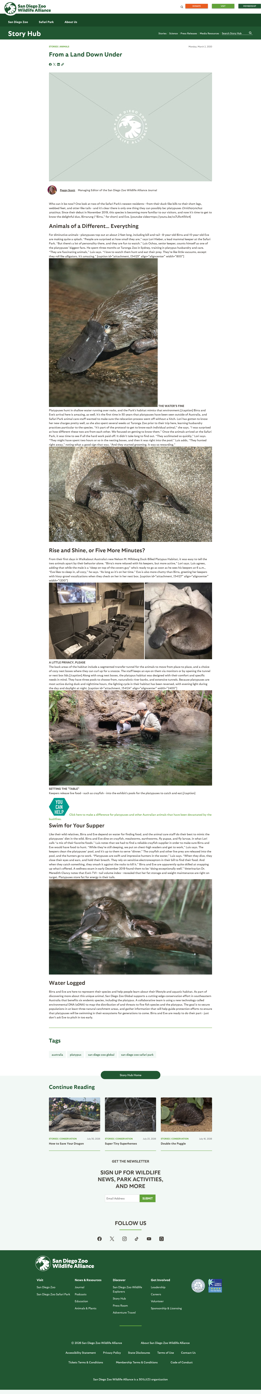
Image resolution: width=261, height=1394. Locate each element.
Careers (156, 1294)
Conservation (68, 1138)
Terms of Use (165, 1352)
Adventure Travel (124, 1312)
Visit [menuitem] (223, 6)
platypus (75, 1054)
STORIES (53, 46)
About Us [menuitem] (71, 22)
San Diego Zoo (46, 1287)
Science (173, 33)
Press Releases (189, 33)
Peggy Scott (67, 190)
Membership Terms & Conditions (137, 1362)
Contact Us (188, 1352)
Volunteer (157, 1301)
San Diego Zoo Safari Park (137, 1054)
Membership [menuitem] (249, 6)
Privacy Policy (112, 1352)
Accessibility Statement (81, 1352)
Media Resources (209, 33)
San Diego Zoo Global (101, 1054)
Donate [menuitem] (196, 6)
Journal (79, 1287)
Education (81, 1301)
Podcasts (80, 1294)
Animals (64, 46)
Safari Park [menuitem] (46, 22)
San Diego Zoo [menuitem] (18, 22)
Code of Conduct (182, 1362)
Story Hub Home (130, 1075)
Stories (163, 33)
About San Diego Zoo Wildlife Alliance (165, 1342)
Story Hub (24, 33)
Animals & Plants (85, 1308)
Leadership (158, 1287)
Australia (57, 1054)
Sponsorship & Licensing (166, 1308)
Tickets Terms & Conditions (85, 1362)
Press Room (120, 1305)
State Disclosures (139, 1352)
